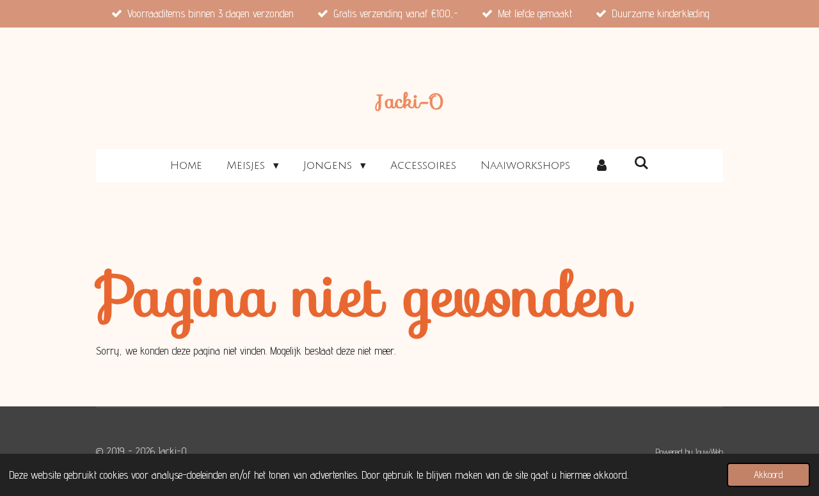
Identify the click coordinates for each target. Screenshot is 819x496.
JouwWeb (709, 451)
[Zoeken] (641, 163)
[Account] (602, 165)
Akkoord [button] (768, 474)
